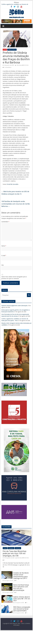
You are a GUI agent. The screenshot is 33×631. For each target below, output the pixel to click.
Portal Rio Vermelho (12, 184)
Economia (17, 548)
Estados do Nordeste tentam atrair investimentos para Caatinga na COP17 (21, 575)
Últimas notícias (12, 49)
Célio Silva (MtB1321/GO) (22, 65)
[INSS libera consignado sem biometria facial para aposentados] (6, 606)
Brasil (5, 548)
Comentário (5, 221)
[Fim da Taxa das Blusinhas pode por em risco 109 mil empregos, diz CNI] (16, 531)
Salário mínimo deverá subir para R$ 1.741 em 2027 (21, 598)
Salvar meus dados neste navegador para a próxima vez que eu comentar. (14, 277)
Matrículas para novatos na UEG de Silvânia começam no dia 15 (15, 192)
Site (2, 265)
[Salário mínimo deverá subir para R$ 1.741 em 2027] (6, 596)
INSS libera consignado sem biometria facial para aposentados (21, 609)
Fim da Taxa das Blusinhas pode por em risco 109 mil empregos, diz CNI (14, 553)
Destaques (10, 548)
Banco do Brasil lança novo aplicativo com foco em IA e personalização (21, 587)
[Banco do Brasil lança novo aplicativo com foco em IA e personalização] (6, 584)
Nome (3, 246)
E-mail (3, 255)
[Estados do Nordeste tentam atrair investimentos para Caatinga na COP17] (6, 572)
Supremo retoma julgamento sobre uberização (14, 305)
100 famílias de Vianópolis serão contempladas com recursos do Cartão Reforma (15, 203)
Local (5, 49)
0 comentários (7, 67)
